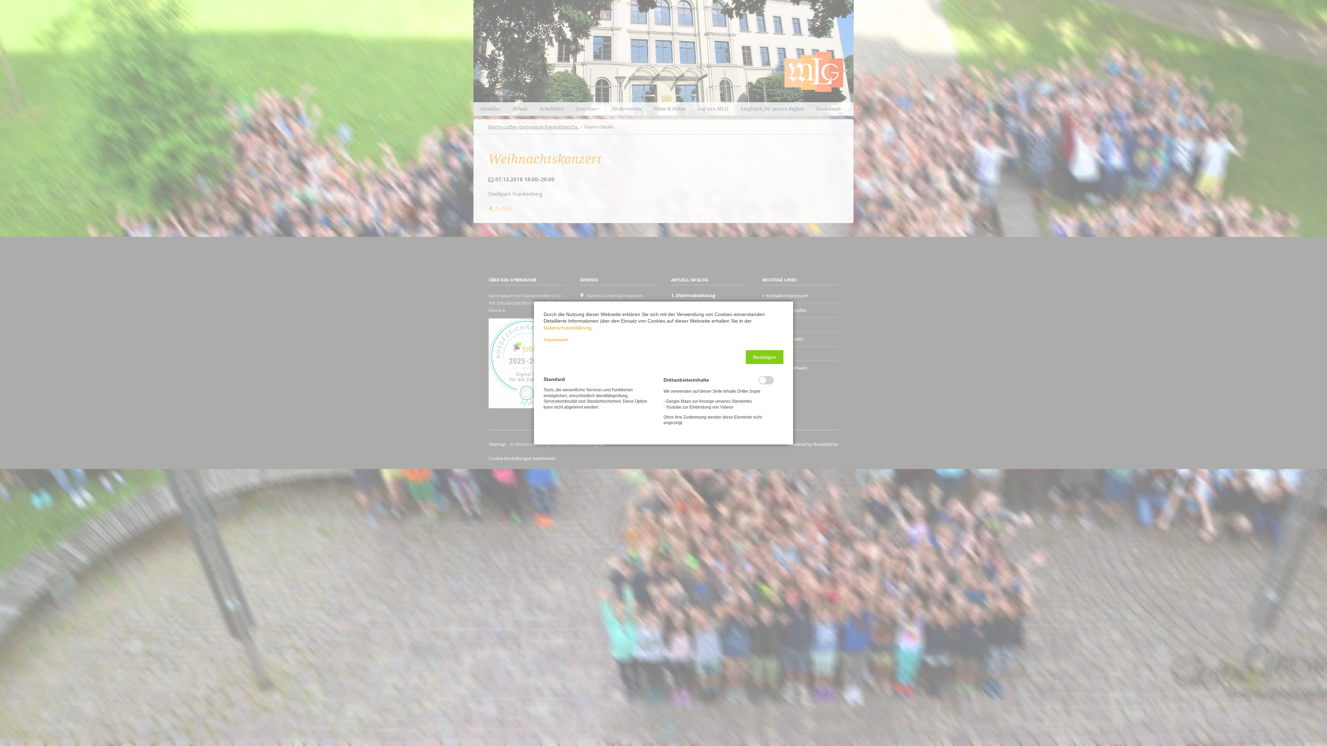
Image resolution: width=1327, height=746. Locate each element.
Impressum (556, 339)
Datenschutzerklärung (568, 328)
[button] (764, 357)
